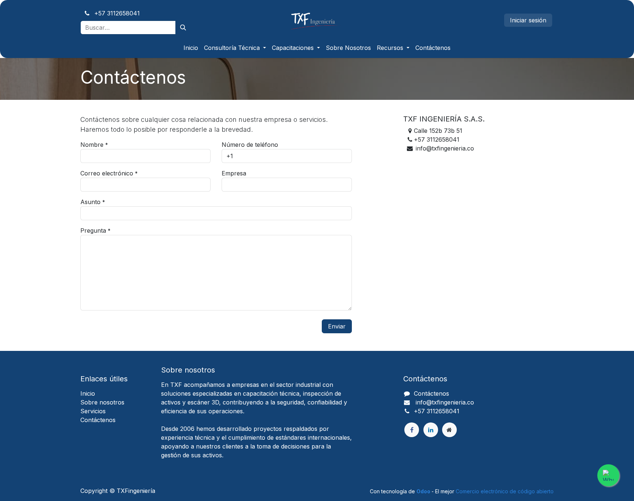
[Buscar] (183, 28)
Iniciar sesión (528, 20)
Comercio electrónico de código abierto (505, 491)
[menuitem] (191, 47)
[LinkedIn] (430, 429)
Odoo (423, 491)
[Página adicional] (449, 429)
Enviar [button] (337, 326)
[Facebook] (411, 429)
